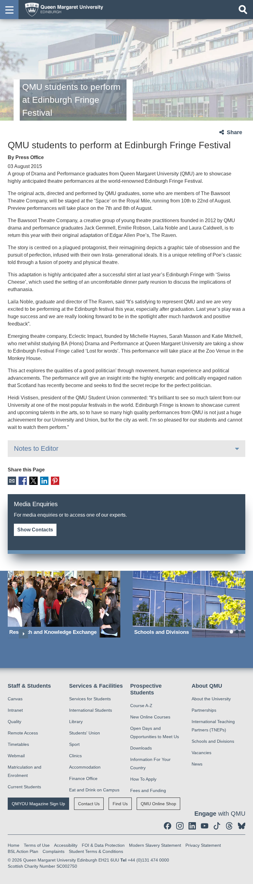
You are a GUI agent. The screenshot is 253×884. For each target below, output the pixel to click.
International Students (90, 710)
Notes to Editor (36, 448)
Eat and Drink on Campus (94, 789)
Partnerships (204, 710)
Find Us (120, 803)
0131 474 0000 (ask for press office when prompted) (77, 522)
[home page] (62, 9)
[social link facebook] (167, 826)
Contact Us (89, 803)
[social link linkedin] (192, 826)
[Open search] (243, 9)
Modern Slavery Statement (155, 845)
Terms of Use (37, 845)
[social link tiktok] (217, 826)
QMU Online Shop (158, 803)
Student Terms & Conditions (96, 851)
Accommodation (85, 767)
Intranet (15, 710)
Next (23, 633)
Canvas (15, 698)
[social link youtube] (204, 826)
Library (76, 721)
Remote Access (23, 732)
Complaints (53, 851)
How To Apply (143, 779)
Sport (74, 744)
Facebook (23, 481)
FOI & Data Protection (103, 845)
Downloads (141, 748)
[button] (9, 9)
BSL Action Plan (23, 851)
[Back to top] (245, 876)
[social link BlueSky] (241, 826)
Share (234, 132)
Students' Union (84, 732)
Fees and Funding (148, 790)
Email (12, 481)
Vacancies (201, 752)
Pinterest (55, 481)
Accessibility (65, 845)
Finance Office (83, 778)
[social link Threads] (229, 826)
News (197, 764)
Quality (14, 721)
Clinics (75, 755)
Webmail (16, 755)
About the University (211, 698)
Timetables (18, 744)
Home (13, 845)
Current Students (24, 786)
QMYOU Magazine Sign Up (38, 803)
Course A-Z (141, 705)
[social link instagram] (180, 826)
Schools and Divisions (213, 741)
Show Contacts (35, 529)
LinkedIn (44, 481)
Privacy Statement (203, 845)
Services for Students (90, 698)
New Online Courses (150, 716)
